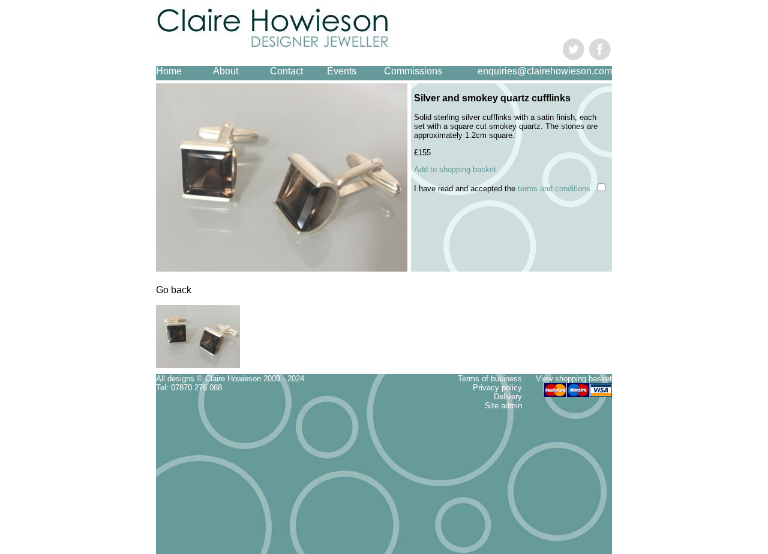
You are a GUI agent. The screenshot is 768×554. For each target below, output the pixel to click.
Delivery (508, 396)
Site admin (503, 405)
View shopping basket (574, 378)
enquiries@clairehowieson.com (545, 71)
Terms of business (490, 378)
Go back (173, 290)
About (225, 71)
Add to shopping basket (455, 169)
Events (341, 71)
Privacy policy (497, 387)
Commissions (413, 71)
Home (169, 71)
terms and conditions (554, 188)
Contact (286, 71)
